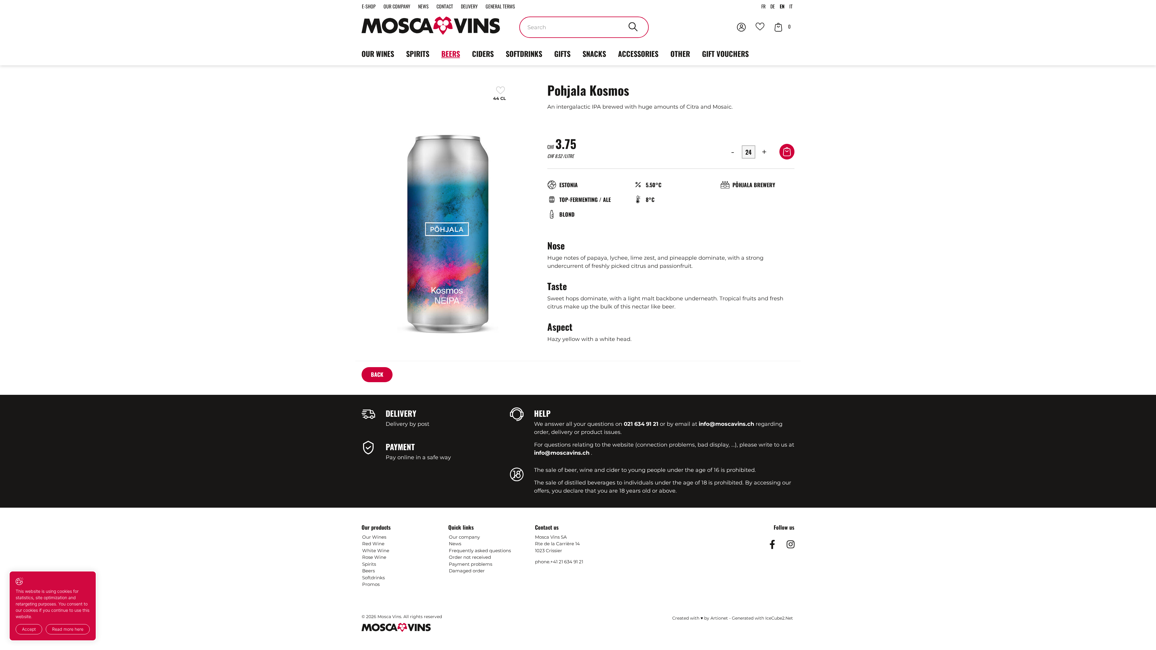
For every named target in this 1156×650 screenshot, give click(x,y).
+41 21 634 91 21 (566, 562)
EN (782, 6)
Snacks (594, 53)
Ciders (483, 53)
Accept (29, 629)
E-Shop (369, 6)
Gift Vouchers (725, 53)
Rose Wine (374, 557)
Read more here (67, 629)
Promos (371, 584)
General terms (500, 6)
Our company (397, 6)
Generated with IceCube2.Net (762, 618)
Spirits (417, 53)
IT (791, 6)
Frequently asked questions (480, 550)
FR (763, 6)
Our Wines (374, 537)
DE (772, 6)
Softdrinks (524, 53)
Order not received (470, 557)
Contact (445, 6)
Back (377, 374)
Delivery (469, 6)
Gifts (562, 53)
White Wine (375, 550)
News (423, 6)
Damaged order (467, 571)
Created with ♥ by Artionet (700, 618)
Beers (450, 53)
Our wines (378, 53)
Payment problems (470, 564)
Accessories (638, 53)
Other (680, 53)
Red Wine (373, 543)
